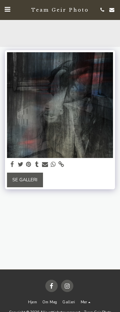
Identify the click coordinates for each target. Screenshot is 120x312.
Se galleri (24, 180)
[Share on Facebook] (12, 164)
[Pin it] (29, 164)
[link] (61, 164)
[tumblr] (37, 164)
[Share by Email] (45, 164)
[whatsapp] (53, 164)
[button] (7, 9)
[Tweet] (21, 164)
